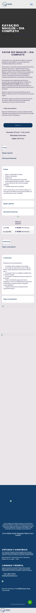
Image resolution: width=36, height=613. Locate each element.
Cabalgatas (20, 533)
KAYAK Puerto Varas (24, 588)
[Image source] (18, 509)
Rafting (9, 533)
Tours (31, 533)
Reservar (18, 125)
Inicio (4, 533)
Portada (4, 35)
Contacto (18, 535)
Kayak (14, 533)
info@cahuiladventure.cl (9, 576)
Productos (10, 35)
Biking (27, 533)
